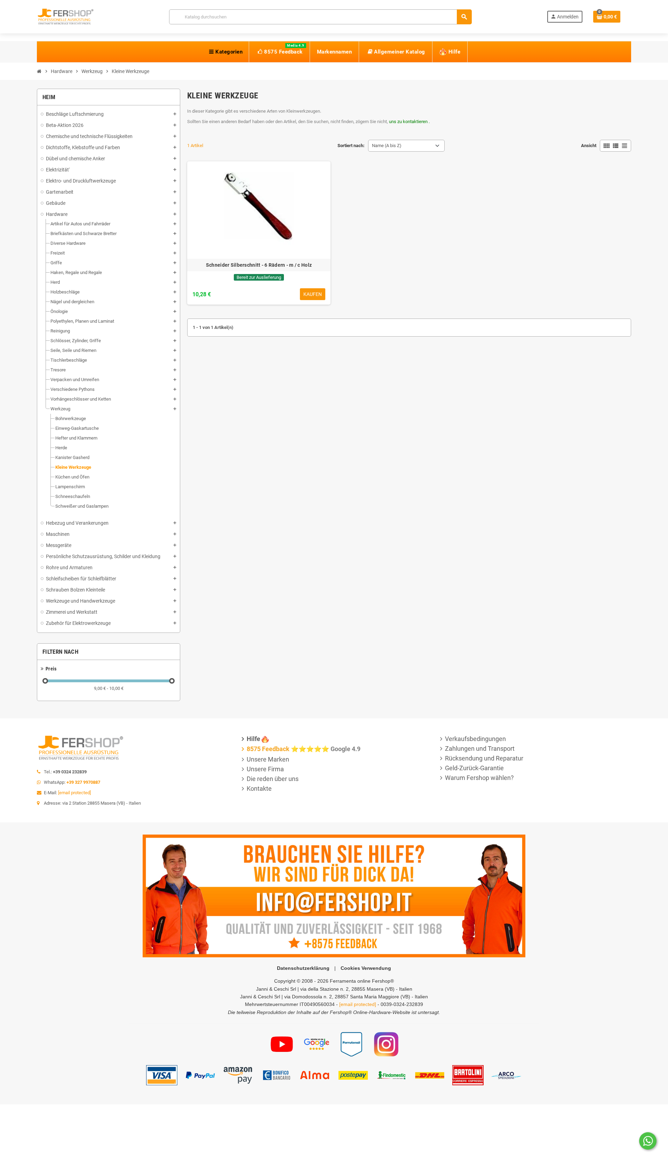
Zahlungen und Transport (480, 748)
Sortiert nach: (351, 145)
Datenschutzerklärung (303, 968)
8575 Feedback (268, 748)
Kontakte (259, 788)
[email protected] (74, 792)
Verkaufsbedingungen (475, 738)
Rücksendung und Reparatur (484, 758)
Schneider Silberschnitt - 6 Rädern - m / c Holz (259, 265)
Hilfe (253, 738)
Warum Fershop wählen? (479, 777)
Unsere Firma (265, 769)
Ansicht (588, 145)
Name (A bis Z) (386, 145)
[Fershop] (65, 16)
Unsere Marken (268, 759)
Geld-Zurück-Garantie (474, 768)
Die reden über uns (273, 778)
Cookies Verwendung (366, 968)
